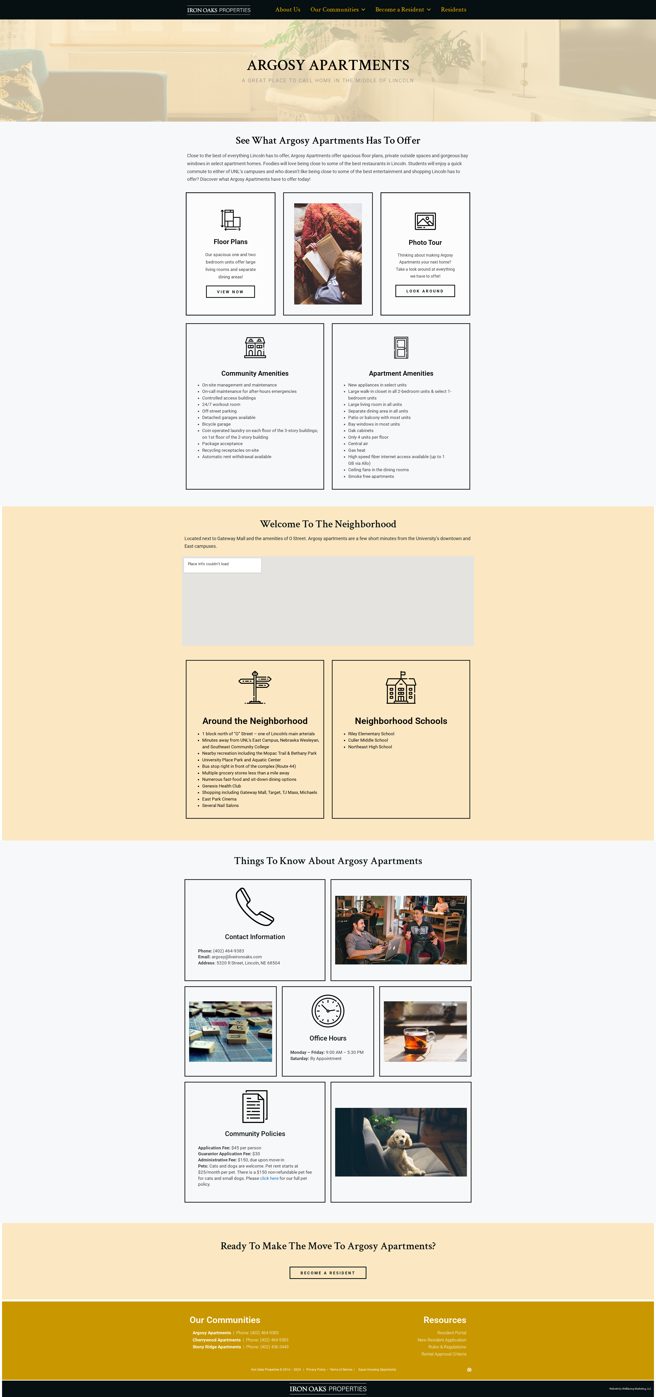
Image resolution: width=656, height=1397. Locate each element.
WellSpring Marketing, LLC (636, 1388)
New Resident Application (442, 1339)
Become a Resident (399, 9)
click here (269, 1178)
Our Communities (335, 9)
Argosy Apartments (212, 1332)
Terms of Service (341, 1369)
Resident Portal (451, 1332)
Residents (453, 9)
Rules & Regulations (447, 1346)
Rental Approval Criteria (444, 1354)
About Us (287, 9)
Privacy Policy (316, 1369)
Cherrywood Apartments (217, 1339)
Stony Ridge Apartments (217, 1346)
